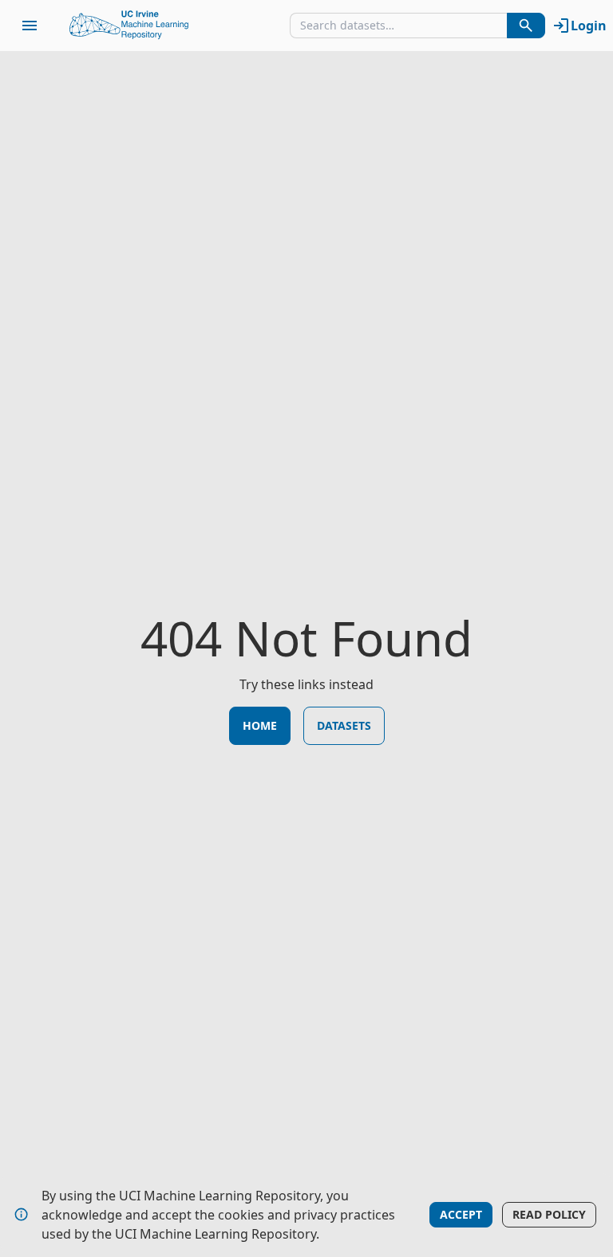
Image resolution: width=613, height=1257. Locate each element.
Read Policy (549, 1214)
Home (260, 725)
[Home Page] (129, 25)
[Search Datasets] (526, 25)
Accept (461, 1214)
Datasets (344, 725)
